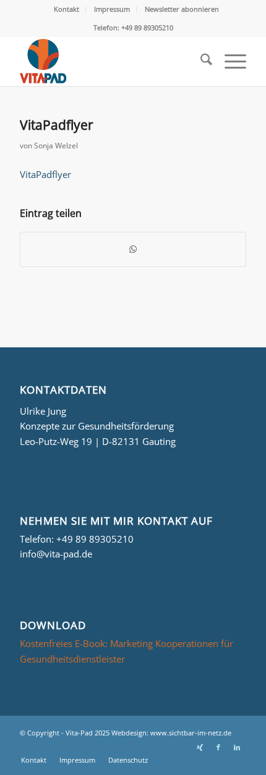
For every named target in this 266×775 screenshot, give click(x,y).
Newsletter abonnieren (182, 9)
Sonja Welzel (56, 145)
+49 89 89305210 (95, 539)
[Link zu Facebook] (218, 747)
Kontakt (66, 9)
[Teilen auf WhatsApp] (133, 249)
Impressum (112, 9)
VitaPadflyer (45, 174)
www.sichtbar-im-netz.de (190, 732)
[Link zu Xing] (200, 747)
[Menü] (229, 61)
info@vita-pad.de (56, 554)
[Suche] (200, 61)
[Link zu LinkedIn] (237, 747)
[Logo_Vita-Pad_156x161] (110, 61)
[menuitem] (67, 9)
